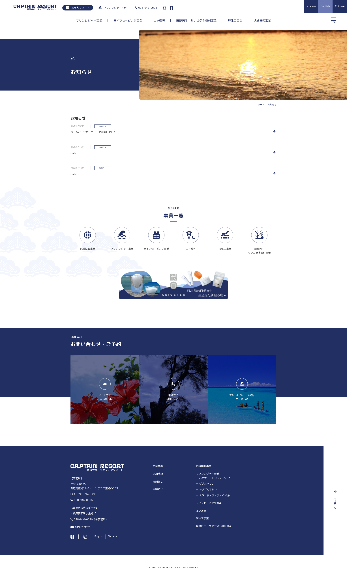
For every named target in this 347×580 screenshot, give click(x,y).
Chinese (112, 536)
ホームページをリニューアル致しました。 (94, 132)
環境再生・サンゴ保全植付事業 (196, 20)
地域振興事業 (262, 20)
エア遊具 (159, 20)
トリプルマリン (208, 489)
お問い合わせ (82, 527)
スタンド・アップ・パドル (214, 495)
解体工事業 (235, 20)
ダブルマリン (206, 483)
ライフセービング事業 (127, 20)
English (99, 536)
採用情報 (158, 473)
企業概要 (158, 466)
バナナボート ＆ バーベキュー (216, 478)
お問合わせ (77, 7)
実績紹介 (158, 489)
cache (73, 153)
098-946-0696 (83, 500)
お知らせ (102, 126)
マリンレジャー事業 (89, 20)
